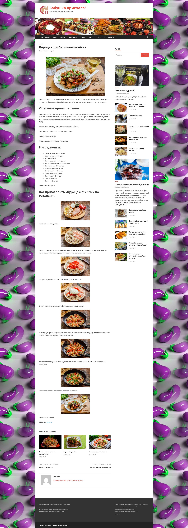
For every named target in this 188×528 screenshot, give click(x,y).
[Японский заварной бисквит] (121, 155)
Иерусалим (45, 37)
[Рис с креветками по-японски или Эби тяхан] (121, 111)
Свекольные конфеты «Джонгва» (132, 184)
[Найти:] (132, 55)
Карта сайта (109, 37)
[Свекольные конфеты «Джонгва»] (132, 180)
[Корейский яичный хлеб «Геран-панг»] (121, 228)
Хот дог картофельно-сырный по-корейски (137, 233)
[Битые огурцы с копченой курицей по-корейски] (121, 261)
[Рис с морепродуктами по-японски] (121, 144)
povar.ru (49, 422)
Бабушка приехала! (67, 7)
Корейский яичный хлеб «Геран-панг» (138, 222)
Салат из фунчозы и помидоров (47, 453)
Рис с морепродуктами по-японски (138, 138)
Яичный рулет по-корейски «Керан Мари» (138, 244)
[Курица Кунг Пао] (75, 449)
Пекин (82, 37)
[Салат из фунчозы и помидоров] (50, 449)
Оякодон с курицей (124, 90)
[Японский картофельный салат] (121, 133)
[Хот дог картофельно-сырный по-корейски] (121, 239)
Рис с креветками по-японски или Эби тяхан (137, 105)
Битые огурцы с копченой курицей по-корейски (137, 256)
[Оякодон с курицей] (132, 86)
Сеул (90, 37)
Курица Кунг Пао (70, 452)
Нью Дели (73, 37)
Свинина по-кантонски (98, 452)
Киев (55, 37)
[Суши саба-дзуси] (121, 122)
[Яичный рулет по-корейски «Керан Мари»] (121, 250)
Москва (63, 37)
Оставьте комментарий (46, 51)
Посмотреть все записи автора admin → (68, 480)
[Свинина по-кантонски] (100, 449)
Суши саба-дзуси (135, 115)
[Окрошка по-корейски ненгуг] (121, 217)
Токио (98, 37)
